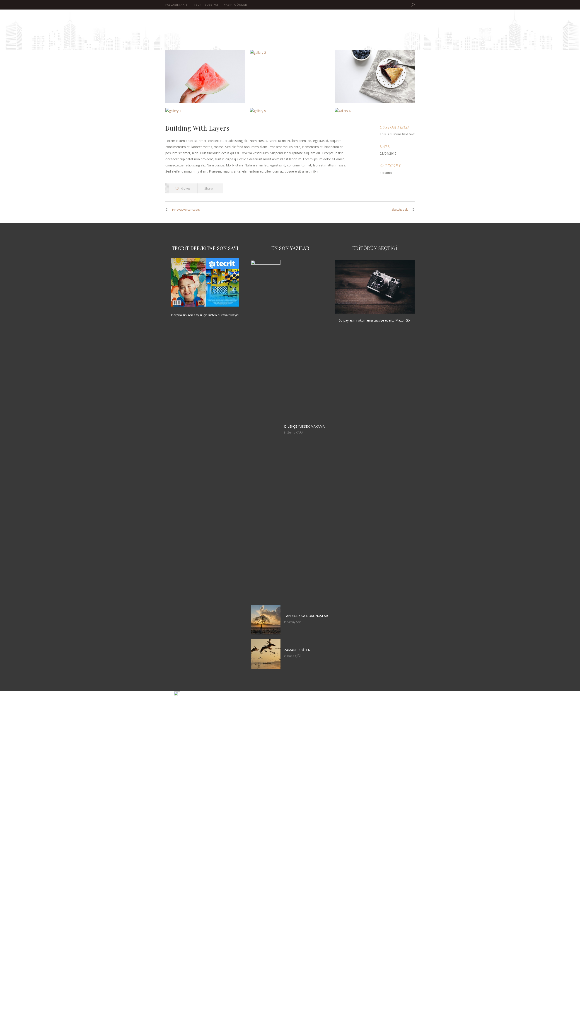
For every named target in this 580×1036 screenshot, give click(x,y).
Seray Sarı (294, 622)
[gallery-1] (205, 76)
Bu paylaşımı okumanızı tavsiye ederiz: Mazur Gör (374, 320)
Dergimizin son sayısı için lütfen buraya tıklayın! (205, 315)
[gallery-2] (290, 52)
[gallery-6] (375, 111)
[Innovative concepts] (167, 209)
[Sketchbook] (412, 209)
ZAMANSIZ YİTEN (297, 650)
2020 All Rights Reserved (389, 694)
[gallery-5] (290, 111)
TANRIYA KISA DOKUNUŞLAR (306, 616)
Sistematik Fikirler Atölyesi (207, 694)
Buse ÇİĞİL (294, 656)
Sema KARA (295, 432)
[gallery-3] (375, 76)
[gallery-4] (205, 111)
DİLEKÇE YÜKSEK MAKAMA (304, 426)
